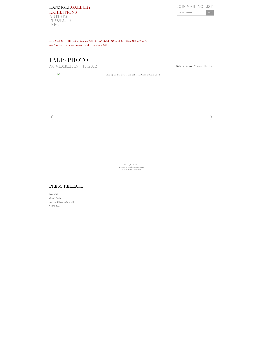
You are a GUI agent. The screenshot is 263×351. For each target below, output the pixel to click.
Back (211, 66)
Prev (52, 117)
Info (54, 25)
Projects (60, 21)
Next (211, 117)
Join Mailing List (195, 6)
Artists (58, 17)
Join (209, 13)
